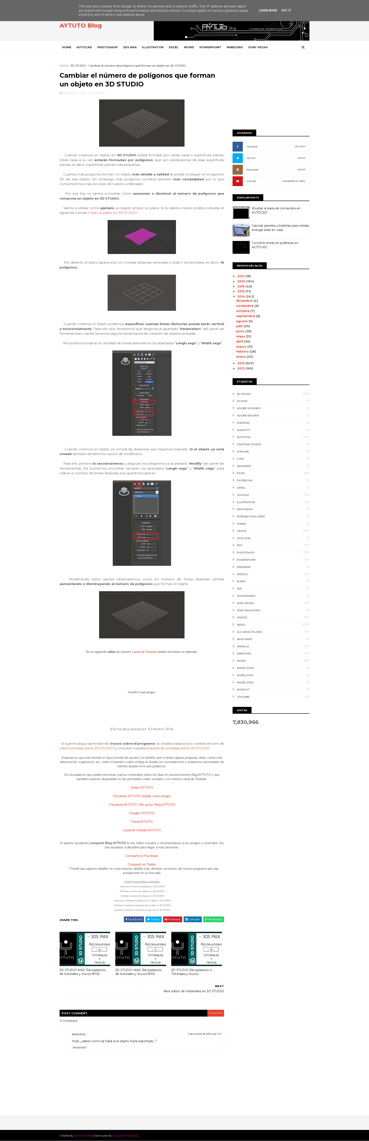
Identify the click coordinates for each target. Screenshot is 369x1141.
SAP (239, 588)
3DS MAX (130, 47)
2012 (241, 368)
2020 (241, 281)
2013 (241, 363)
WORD (189, 47)
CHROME (243, 451)
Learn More (268, 10)
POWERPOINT (210, 47)
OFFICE (241, 531)
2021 (241, 276)
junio (240, 331)
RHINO (241, 581)
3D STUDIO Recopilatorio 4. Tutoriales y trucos (191, 972)
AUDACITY (243, 430)
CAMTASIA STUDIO (249, 444)
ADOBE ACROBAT (249, 408)
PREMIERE (244, 567)
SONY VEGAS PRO (249, 610)
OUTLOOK (243, 538)
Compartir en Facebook (141, 856)
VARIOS (242, 617)
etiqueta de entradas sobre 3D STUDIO (177, 748)
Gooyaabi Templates (125, 1135)
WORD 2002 (245, 675)
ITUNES (241, 523)
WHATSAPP (244, 639)
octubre (243, 311)
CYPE (240, 458)
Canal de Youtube (144, 652)
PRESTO (242, 574)
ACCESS (242, 401)
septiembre (246, 316)
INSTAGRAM (252, 170)
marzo (241, 347)
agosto (242, 321)
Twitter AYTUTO (141, 787)
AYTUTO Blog (81, 25)
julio (240, 326)
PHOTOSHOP (107, 47)
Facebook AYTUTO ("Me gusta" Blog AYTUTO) (142, 804)
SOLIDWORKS (246, 595)
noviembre (245, 306)
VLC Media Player (249, 631)
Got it (286, 10)
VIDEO (241, 624)
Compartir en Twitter (142, 864)
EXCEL (174, 47)
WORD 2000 (245, 668)
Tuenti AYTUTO (142, 821)
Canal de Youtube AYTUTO (142, 830)
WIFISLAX (243, 646)
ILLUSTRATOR (153, 47)
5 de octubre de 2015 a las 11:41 (205, 1033)
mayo (241, 336)
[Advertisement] (271, 93)
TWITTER (251, 158)
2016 (241, 286)
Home (66, 47)
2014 (241, 296)
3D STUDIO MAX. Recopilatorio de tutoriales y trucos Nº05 (138, 972)
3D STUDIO (78, 65)
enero (241, 357)
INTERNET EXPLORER (251, 516)
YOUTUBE (251, 181)
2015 (241, 291)
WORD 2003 (245, 682)
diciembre (244, 301)
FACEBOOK (252, 147)
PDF (239, 545)
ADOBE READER (248, 415)
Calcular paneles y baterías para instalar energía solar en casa (280, 228)
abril (240, 341)
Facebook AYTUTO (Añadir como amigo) (142, 796)
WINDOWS (235, 47)
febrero (243, 351)
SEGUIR (301, 158)
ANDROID (243, 422)
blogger (215, 1013)
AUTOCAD (84, 47)
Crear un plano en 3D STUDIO (112, 213)
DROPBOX (244, 466)
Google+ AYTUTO (142, 813)
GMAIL (241, 487)
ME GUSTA (300, 146)
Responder (79, 1047)
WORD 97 (243, 689)
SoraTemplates (83, 1135)
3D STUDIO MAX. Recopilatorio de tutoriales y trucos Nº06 (83, 972)
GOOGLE (243, 494)
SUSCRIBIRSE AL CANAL (294, 181)
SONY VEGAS (258, 47)
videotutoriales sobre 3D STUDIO (86, 748)
